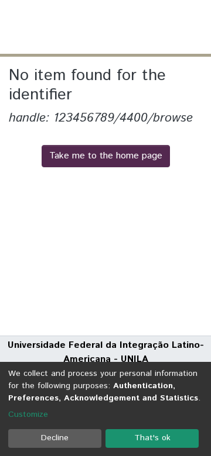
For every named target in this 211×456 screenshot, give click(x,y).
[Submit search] (116, 27)
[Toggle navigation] (194, 27)
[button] (133, 27)
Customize (28, 414)
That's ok (152, 438)
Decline (55, 438)
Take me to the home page (105, 156)
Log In (157, 26)
